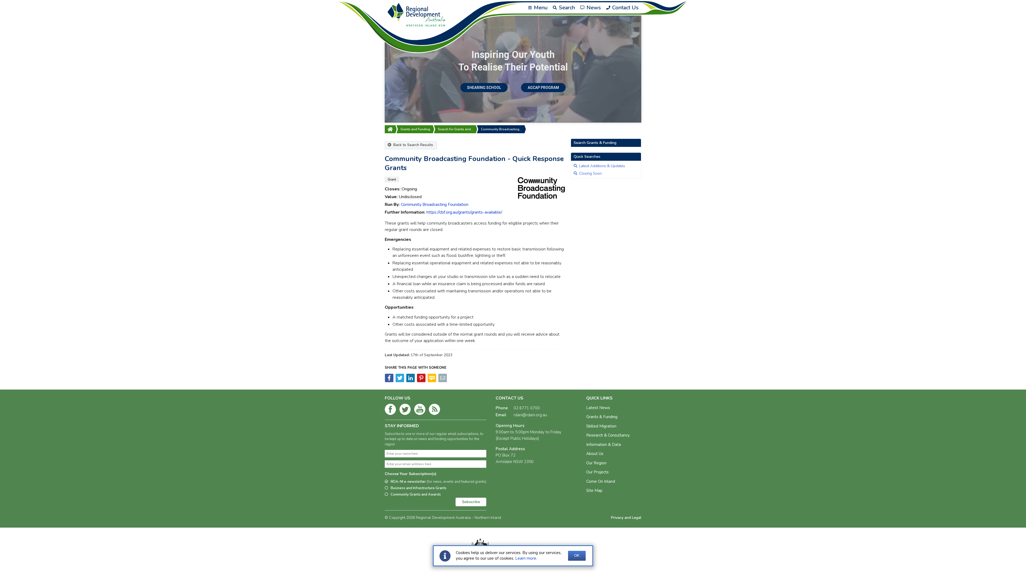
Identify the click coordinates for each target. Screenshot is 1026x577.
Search (566, 7)
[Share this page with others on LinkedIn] (410, 381)
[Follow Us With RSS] (434, 410)
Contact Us (625, 7)
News (593, 7)
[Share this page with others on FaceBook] (389, 381)
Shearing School (484, 87)
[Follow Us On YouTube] (419, 410)
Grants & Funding (601, 416)
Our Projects (597, 472)
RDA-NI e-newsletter (438, 481)
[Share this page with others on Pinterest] (421, 381)
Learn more (525, 558)
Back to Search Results (412, 144)
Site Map (594, 490)
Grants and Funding (415, 129)
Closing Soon (590, 173)
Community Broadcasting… (501, 129)
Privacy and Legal (626, 517)
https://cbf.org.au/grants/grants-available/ (464, 212)
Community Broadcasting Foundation (434, 204)
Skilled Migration (601, 426)
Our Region (596, 463)
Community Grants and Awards (416, 494)
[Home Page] (390, 129)
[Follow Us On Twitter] (405, 410)
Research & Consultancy (608, 435)
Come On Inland (600, 481)
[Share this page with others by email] (442, 381)
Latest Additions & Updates (602, 165)
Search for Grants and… (455, 129)
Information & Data (603, 444)
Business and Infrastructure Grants (418, 488)
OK (577, 555)
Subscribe (471, 501)
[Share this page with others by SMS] (431, 381)
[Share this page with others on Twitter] (399, 381)
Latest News (598, 407)
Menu (540, 7)
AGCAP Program (543, 87)
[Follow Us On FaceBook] (390, 410)
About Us (594, 453)
